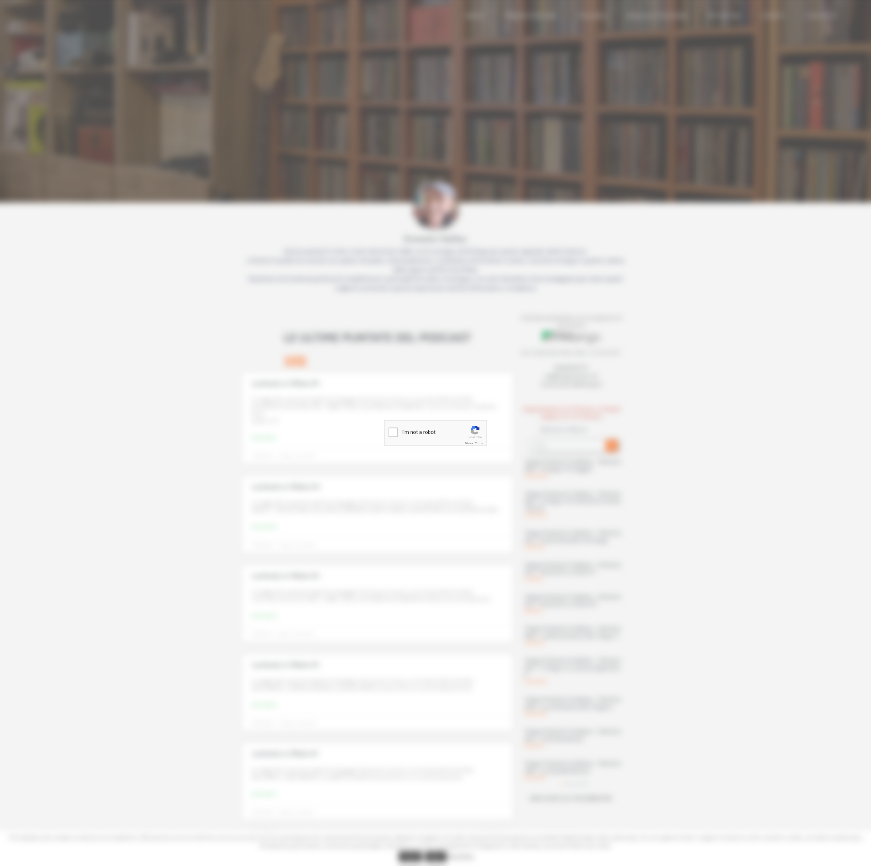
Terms (478, 443)
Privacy (469, 443)
